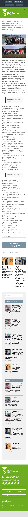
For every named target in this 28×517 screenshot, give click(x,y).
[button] (3, 272)
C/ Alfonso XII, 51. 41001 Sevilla (9, 479)
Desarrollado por (6, 505)
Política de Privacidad (7, 501)
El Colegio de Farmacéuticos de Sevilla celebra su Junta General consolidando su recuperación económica (7, 272)
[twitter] (6, 483)
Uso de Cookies (5, 502)
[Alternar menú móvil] (25, 9)
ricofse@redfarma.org (7, 480)
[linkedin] (15, 483)
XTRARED (12, 505)
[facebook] (3, 483)
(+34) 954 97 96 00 (17, 480)
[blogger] (19, 483)
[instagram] (9, 483)
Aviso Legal (4, 500)
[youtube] (12, 483)
